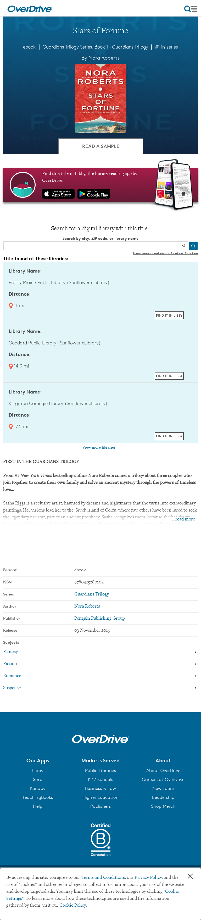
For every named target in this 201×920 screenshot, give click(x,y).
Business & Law (100, 788)
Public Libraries (100, 770)
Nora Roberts (104, 58)
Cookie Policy (72, 905)
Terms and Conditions (103, 877)
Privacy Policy (148, 877)
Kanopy (37, 788)
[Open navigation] (190, 9)
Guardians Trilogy (130, 47)
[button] (38, 760)
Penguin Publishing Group (99, 618)
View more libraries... (100, 447)
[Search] (193, 246)
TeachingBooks (38, 797)
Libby (37, 770)
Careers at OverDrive (163, 779)
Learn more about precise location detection (165, 253)
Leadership (163, 797)
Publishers (100, 806)
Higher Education (100, 797)
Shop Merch (163, 806)
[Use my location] (183, 246)
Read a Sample (100, 146)
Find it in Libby (169, 315)
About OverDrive (163, 770)
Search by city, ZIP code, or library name (100, 238)
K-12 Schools (100, 779)
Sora (37, 779)
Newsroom (163, 788)
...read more (183, 519)
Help (37, 806)
